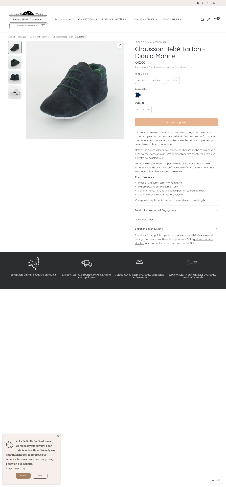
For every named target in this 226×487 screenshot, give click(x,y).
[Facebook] (198, 3)
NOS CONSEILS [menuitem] (170, 19)
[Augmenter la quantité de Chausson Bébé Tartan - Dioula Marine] (148, 109)
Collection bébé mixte (39, 37)
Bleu (137, 95)
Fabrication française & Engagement (156, 210)
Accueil (11, 37)
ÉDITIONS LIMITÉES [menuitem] (113, 19)
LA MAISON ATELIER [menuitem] (143, 19)
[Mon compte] (209, 19)
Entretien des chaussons (149, 228)
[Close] (58, 436)
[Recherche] (202, 19)
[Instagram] (202, 3)
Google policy (19, 468)
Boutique (22, 37)
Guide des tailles (144, 219)
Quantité (139, 102)
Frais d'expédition (156, 67)
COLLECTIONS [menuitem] (86, 19)
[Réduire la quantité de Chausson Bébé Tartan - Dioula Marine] (137, 109)
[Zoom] (119, 45)
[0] (215, 19)
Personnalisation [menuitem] (64, 19)
